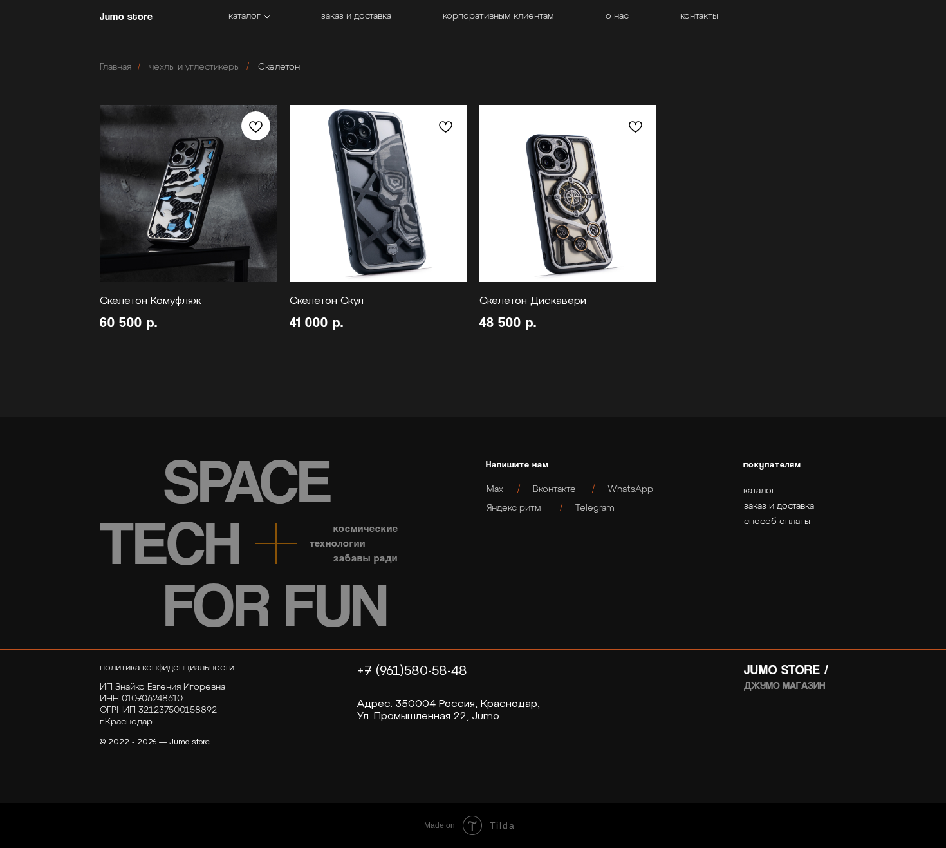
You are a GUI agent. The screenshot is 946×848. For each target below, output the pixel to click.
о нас (617, 16)
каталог (244, 16)
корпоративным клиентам (498, 16)
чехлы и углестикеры (194, 66)
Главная (115, 66)
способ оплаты (777, 521)
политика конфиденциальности (167, 667)
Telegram (595, 508)
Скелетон (279, 66)
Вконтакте (554, 489)
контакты (699, 16)
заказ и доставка (356, 16)
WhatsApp (630, 489)
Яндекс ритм (514, 508)
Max (495, 489)
